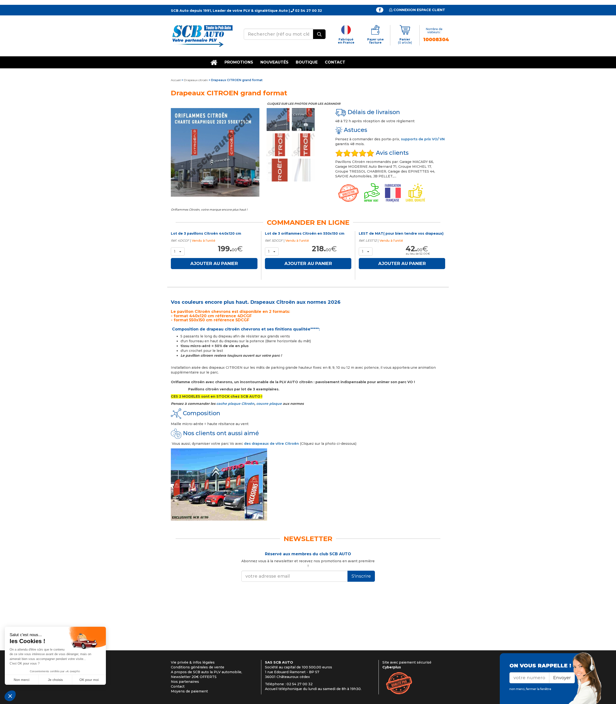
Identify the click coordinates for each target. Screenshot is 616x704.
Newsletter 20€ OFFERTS (194, 677)
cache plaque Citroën (235, 403)
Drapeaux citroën (196, 80)
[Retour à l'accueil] (202, 35)
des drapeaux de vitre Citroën (271, 443)
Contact (335, 62)
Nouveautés (274, 62)
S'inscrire (361, 576)
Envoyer (562, 677)
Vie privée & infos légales (193, 662)
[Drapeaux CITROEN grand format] (215, 152)
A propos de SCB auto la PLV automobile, (206, 672)
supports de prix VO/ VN (423, 139)
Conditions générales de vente (197, 667)
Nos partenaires (185, 681)
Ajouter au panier (214, 263)
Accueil (176, 80)
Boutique (307, 62)
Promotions (239, 62)
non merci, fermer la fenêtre (530, 689)
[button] (178, 251)
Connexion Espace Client (418, 10)
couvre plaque (269, 403)
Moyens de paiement (189, 691)
